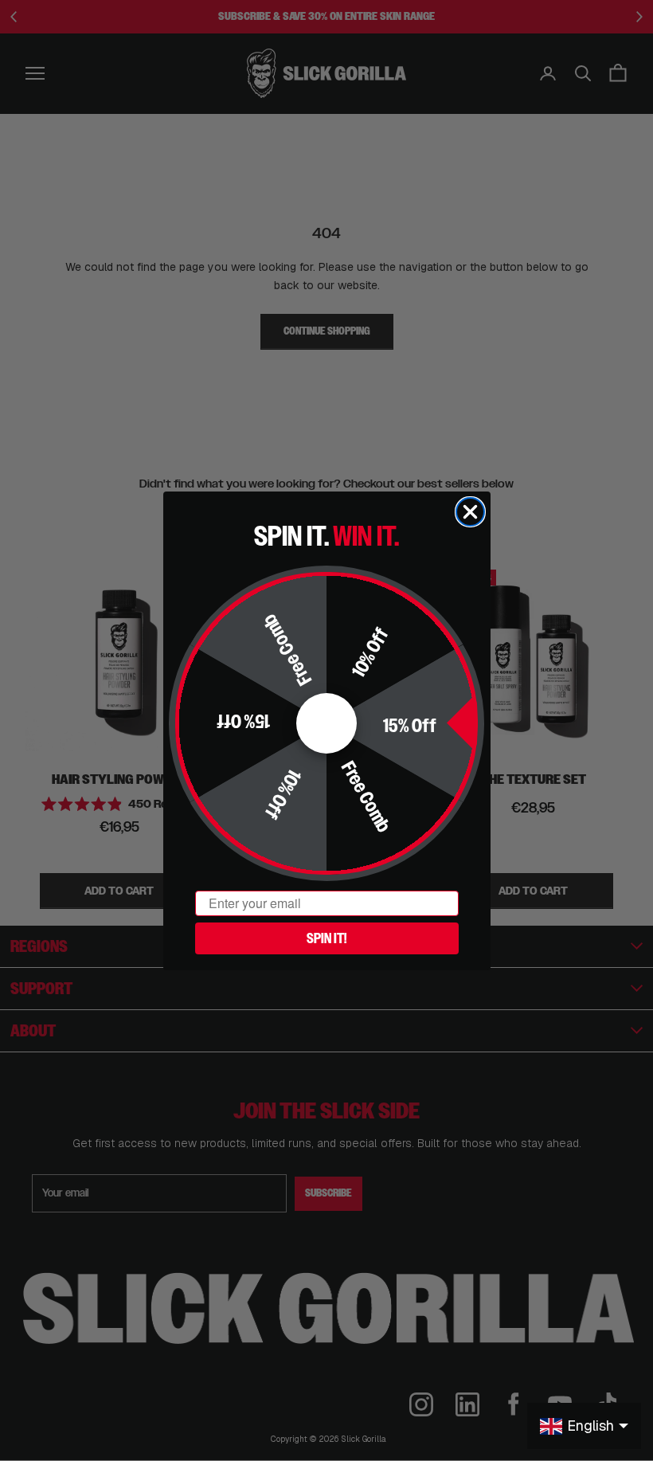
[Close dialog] (470, 512)
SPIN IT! (326, 938)
